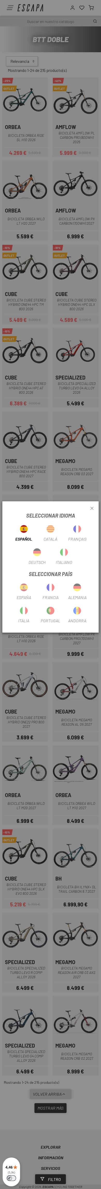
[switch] (11, 1178)
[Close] (92, 508)
